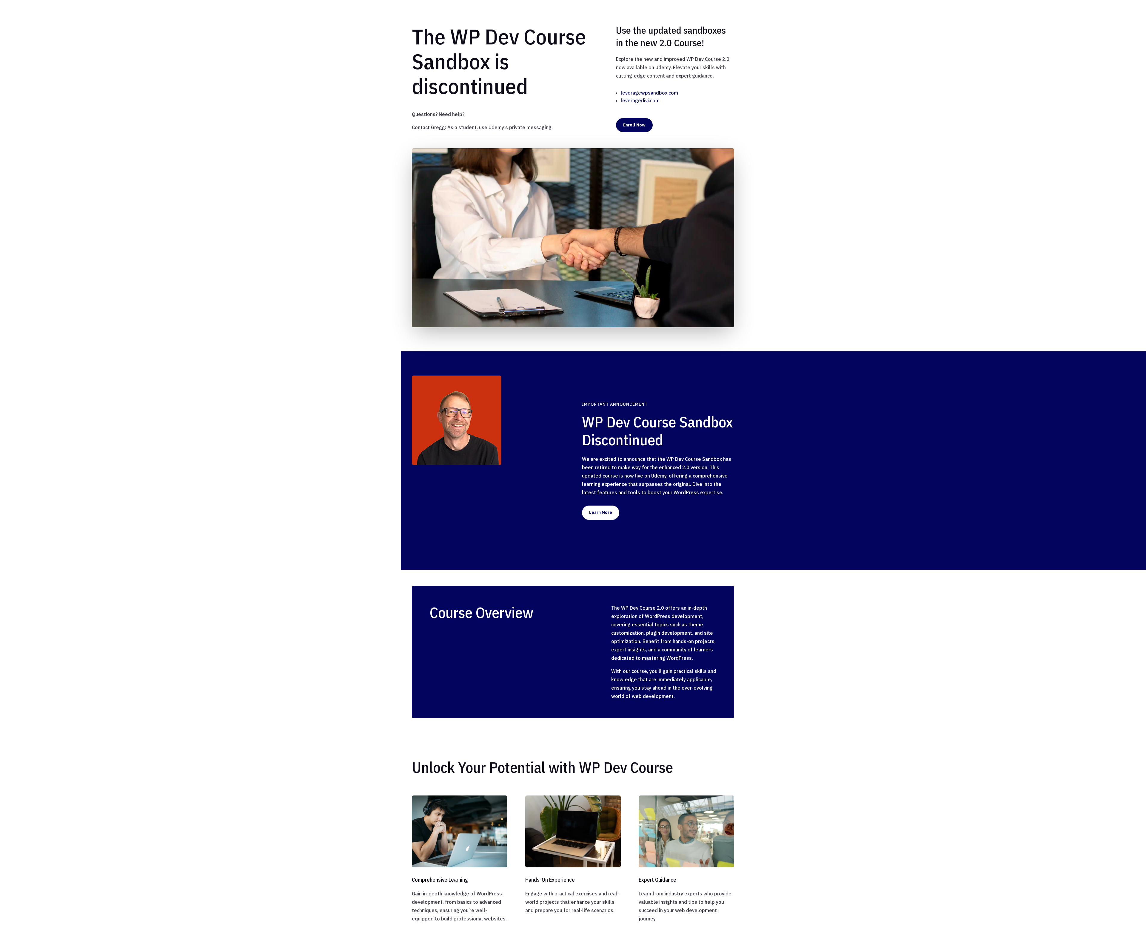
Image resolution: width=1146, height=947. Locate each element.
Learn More (600, 512)
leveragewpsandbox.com (649, 93)
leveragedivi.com (640, 100)
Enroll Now (634, 125)
